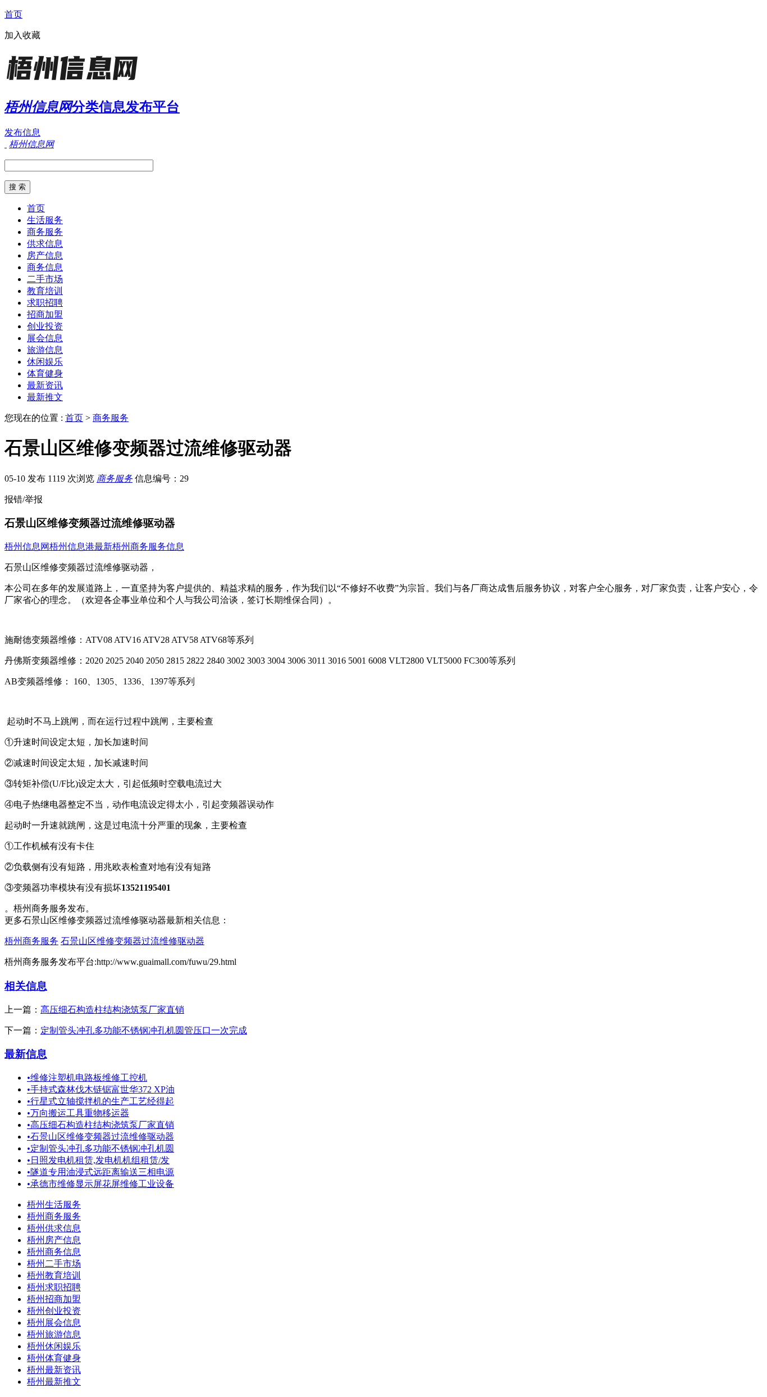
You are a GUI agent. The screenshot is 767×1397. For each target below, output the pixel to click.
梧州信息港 (71, 546)
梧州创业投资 (54, 1311)
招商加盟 (45, 314)
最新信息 (25, 1054)
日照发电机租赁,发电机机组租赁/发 (98, 1160)
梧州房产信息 (54, 1240)
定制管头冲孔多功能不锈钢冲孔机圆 (100, 1148)
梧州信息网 (26, 546)
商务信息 (45, 267)
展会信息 (45, 338)
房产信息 (45, 255)
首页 (13, 14)
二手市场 (45, 279)
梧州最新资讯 (54, 1370)
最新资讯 (45, 385)
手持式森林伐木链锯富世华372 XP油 (101, 1089)
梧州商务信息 (54, 1252)
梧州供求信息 (54, 1228)
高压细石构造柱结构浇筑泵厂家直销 (112, 1009)
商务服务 (45, 232)
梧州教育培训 (54, 1275)
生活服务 (45, 220)
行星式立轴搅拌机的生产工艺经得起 (100, 1101)
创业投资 (45, 326)
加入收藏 (22, 35)
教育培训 (45, 291)
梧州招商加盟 (54, 1299)
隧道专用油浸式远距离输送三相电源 (100, 1172)
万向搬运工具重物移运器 (78, 1113)
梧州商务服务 (31, 941)
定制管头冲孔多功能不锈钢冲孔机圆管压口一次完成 (143, 1030)
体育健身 (45, 373)
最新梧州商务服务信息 (139, 546)
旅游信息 (45, 350)
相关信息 (25, 986)
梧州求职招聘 (54, 1287)
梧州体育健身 (54, 1358)
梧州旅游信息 (54, 1334)
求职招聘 (45, 302)
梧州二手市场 (54, 1263)
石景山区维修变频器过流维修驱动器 (132, 941)
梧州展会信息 (54, 1322)
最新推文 (45, 397)
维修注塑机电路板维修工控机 (87, 1077)
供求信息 (45, 243)
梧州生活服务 (54, 1204)
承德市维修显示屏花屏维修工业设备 (100, 1184)
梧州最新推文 (54, 1381)
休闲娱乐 (45, 361)
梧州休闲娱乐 (54, 1346)
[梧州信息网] (74, 81)
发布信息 (22, 132)
